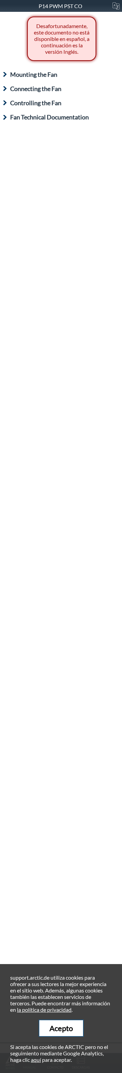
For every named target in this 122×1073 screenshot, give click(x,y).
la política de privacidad (44, 1009)
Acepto (61, 1028)
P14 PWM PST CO (61, 6)
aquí (36, 1059)
